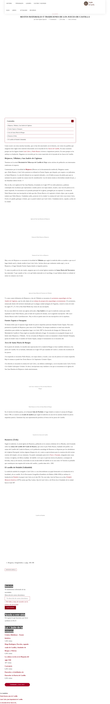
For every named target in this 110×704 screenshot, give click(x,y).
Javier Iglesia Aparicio (41, 19)
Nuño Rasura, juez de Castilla (8, 696)
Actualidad (23, 10)
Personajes (19, 3)
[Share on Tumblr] (33, 24)
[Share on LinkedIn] (30, 24)
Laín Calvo (26, 151)
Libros (14, 10)
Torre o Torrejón (55, 455)
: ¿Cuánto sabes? (17, 684)
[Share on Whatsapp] (39, 24)
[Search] (103, 6)
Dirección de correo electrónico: (15, 595)
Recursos (33, 10)
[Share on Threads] (50, 24)
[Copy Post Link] (44, 24)
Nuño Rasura (36, 151)
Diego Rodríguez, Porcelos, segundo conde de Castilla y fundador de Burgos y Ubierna (17, 647)
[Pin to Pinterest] (27, 24)
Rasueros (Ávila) (12, 136)
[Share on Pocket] (47, 24)
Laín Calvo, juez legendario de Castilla (11, 699)
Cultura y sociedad (40, 3)
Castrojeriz (8, 666)
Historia (9, 3)
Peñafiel (15, 477)
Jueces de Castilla (53, 148)
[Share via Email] (60, 24)
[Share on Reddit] (36, 24)
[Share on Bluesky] (53, 24)
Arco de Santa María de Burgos (16, 132)
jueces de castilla (11, 569)
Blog (8, 10)
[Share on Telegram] (42, 24)
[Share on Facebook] (21, 24)
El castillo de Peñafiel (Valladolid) (17, 139)
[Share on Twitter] (25, 24)
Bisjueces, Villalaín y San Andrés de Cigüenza (20, 125)
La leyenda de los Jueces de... (8, 702)
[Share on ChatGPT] (56, 24)
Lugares (28, 3)
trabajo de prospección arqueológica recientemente (50, 301)
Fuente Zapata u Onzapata (15, 129)
